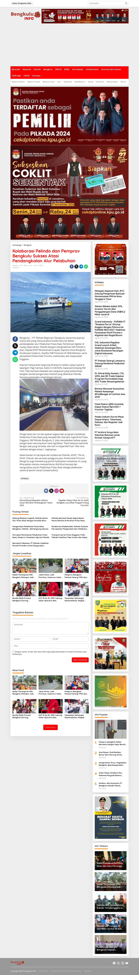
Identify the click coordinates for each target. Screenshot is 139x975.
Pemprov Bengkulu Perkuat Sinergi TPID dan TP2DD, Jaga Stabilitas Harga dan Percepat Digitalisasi (76, 576)
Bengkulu (15, 267)
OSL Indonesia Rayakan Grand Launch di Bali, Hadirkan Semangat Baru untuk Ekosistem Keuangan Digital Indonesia (109, 348)
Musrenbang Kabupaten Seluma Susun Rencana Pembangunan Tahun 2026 (36, 502)
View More (50, 727)
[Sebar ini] (72, 266)
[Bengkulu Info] (26, 16)
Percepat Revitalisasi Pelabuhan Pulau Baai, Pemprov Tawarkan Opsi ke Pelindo (30, 536)
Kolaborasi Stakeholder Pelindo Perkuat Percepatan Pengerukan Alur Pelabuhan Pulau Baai (70, 527)
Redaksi (87, 971)
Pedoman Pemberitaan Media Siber (66, 971)
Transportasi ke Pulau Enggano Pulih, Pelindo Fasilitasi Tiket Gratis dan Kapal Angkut (70, 536)
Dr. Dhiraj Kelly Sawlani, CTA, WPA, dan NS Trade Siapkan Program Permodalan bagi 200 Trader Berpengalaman (109, 377)
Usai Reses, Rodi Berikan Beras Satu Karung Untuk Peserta (110, 753)
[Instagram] (56, 491)
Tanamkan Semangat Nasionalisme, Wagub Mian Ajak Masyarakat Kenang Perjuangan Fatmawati (75, 599)
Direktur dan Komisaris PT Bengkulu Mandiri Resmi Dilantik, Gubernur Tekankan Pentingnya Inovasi (111, 784)
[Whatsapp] (86, 266)
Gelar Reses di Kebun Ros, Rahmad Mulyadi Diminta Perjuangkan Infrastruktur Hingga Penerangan (111, 774)
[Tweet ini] (76, 266)
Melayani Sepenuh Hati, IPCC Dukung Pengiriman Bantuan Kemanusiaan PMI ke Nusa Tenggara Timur (110, 295)
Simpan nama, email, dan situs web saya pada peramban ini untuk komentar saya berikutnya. (49, 652)
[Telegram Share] (81, 266)
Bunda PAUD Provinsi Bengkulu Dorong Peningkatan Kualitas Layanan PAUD (22, 599)
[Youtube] (61, 491)
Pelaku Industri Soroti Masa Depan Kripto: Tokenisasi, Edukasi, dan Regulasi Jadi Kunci (109, 420)
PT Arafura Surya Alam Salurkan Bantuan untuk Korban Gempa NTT (107, 435)
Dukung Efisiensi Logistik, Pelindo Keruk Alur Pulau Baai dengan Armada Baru (30, 519)
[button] (126, 3)
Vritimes (99, 282)
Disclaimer (43, 971)
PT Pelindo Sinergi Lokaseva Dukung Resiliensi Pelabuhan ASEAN (110, 363)
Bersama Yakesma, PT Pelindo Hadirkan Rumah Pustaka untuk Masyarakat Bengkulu (30, 544)
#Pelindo (25, 478)
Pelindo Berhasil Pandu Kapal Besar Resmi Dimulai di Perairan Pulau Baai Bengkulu (68, 519)
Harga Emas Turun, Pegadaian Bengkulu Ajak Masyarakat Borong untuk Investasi (112, 764)
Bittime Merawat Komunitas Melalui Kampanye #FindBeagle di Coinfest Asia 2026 (110, 392)
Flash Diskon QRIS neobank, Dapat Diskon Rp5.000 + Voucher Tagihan (109, 407)
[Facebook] (46, 491)
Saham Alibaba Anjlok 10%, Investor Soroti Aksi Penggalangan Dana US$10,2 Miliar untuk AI (110, 310)
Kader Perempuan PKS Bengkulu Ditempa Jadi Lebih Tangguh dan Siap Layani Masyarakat (23, 576)
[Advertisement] (69, 46)
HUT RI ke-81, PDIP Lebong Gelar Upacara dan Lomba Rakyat (50, 599)
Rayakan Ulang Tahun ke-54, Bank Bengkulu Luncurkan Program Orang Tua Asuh (73, 502)
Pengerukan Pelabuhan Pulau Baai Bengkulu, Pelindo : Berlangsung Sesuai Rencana (30, 527)
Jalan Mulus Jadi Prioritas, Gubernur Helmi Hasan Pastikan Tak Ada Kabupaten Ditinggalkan (50, 576)
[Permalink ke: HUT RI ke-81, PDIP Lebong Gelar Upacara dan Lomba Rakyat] (51, 589)
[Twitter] (51, 491)
